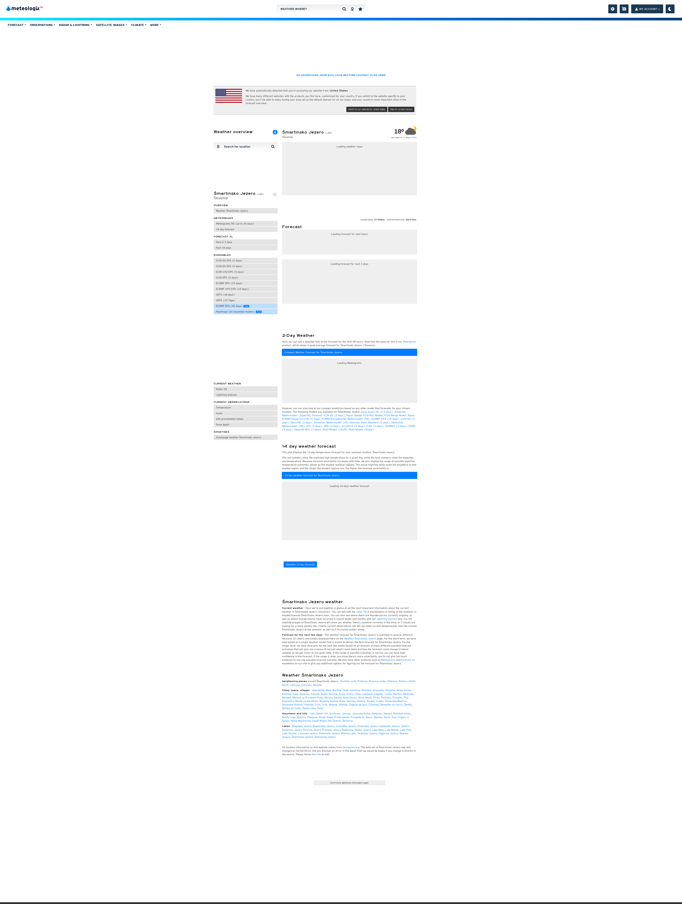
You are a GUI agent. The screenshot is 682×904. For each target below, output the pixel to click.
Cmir (312, 713)
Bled (328, 690)
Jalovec (346, 713)
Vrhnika (343, 704)
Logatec (378, 694)
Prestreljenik (341, 717)
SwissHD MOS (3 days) (307, 429)
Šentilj (408, 704)
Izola (295, 694)
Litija (358, 694)
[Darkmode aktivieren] (670, 8)
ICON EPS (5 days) (227, 277)
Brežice (336, 690)
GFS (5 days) (314, 426)
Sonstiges (221, 432)
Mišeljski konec (402, 713)
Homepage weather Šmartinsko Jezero (238, 437)
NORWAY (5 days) (396, 426)
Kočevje (333, 694)
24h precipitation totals (229, 418)
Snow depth (222, 424)
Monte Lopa (289, 717)
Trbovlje (308, 704)
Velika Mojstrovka (300, 720)
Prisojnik (356, 717)
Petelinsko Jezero (329, 733)
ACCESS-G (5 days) (353, 426)
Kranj (342, 694)
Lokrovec (306, 684)
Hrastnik (390, 690)
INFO (414, 137)
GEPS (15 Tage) (225, 300)
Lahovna (295, 684)
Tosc (394, 717)
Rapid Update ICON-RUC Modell (364, 415)
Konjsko (317, 684)
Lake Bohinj (392, 729)
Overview (221, 205)
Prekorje (363, 681)
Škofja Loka (309, 708)
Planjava (312, 717)
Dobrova (392, 681)
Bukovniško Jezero (323, 726)
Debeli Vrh (322, 713)
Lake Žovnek (289, 733)
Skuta (387, 717)
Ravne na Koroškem (306, 701)
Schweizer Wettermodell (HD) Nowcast (336, 422)
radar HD (361, 611)
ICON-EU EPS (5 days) (229, 266)
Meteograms (223, 218)
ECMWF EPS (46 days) (232, 306)
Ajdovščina (318, 690)
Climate (138, 24)
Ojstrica (301, 717)
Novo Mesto (365, 697)
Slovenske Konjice (292, 704)
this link (316, 754)
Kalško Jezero (362, 729)
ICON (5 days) (375, 426)
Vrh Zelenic (334, 720)
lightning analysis (387, 618)
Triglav (402, 717)
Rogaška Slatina (329, 701)
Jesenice (304, 694)
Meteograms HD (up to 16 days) (235, 223)
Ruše (342, 701)
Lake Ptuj (405, 729)
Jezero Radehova (343, 729)
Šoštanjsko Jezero (325, 736)
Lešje (383, 681)
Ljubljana (367, 694)
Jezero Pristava (322, 729)
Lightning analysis (226, 394)
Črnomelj (373, 704)
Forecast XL (223, 236)
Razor (369, 717)
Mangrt (388, 713)
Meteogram (409, 341)
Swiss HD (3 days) (301, 422)
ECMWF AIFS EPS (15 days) (232, 288)
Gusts (219, 413)
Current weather (227, 383)
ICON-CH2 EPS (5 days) (230, 271)
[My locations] (360, 8)
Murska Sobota (333, 697)
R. (363, 717)
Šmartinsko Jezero (302, 736)
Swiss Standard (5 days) (375, 422)
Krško (350, 694)
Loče (353, 681)
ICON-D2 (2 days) (334, 415)
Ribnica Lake (348, 733)
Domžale (366, 690)
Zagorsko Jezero (388, 733)
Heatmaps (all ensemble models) (238, 311)
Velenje (333, 704)
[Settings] (612, 8)
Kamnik (315, 694)
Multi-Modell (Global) (361, 429)
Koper (324, 694)
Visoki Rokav (319, 720)
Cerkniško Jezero (346, 726)
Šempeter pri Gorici (391, 704)
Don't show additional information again (349, 782)
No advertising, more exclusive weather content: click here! (341, 75)
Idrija (399, 690)
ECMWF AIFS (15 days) (385, 418)
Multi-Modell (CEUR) (335, 429)
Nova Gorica (350, 697)
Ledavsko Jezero (308, 733)
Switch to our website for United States (366, 109)
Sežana (361, 701)
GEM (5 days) (332, 426)
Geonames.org (351, 747)
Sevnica (351, 701)
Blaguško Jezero (301, 726)
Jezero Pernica (303, 729)
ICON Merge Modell (395, 415)
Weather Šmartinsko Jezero (232, 210)
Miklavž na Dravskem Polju (307, 697)
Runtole (344, 681)
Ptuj (406, 697)
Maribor (397, 694)
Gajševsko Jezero (389, 726)
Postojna (386, 697)
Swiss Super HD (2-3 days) (377, 411)
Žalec (320, 708)
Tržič (324, 704)
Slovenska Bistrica (395, 701)
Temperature (223, 407)
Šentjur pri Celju (291, 708)
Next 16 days (223, 247)
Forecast (16, 24)
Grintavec (334, 713)
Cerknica (355, 690)
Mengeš (286, 697)
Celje (345, 690)
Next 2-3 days (224, 242)
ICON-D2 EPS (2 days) (229, 260)
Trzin (317, 704)
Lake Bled (378, 729)
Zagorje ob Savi (358, 704)
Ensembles (222, 255)
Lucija (388, 694)
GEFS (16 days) (225, 294)
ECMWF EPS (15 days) (229, 283)
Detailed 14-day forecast (300, 564)
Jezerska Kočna (361, 713)
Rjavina (378, 717)
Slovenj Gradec (375, 701)
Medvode (408, 694)
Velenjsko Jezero (367, 733)
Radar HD (221, 389)
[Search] (344, 8)
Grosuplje (378, 690)
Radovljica (288, 701)
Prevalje (397, 697)
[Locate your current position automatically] (352, 8)
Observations (42, 24)
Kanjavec (377, 713)
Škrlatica (347, 720)
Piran (376, 697)
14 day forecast (225, 229)
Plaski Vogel (326, 717)
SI (41, 7)
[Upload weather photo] (624, 8)
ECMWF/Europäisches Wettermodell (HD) (346, 418)
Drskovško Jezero (367, 726)
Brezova (373, 681)
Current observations (232, 402)
